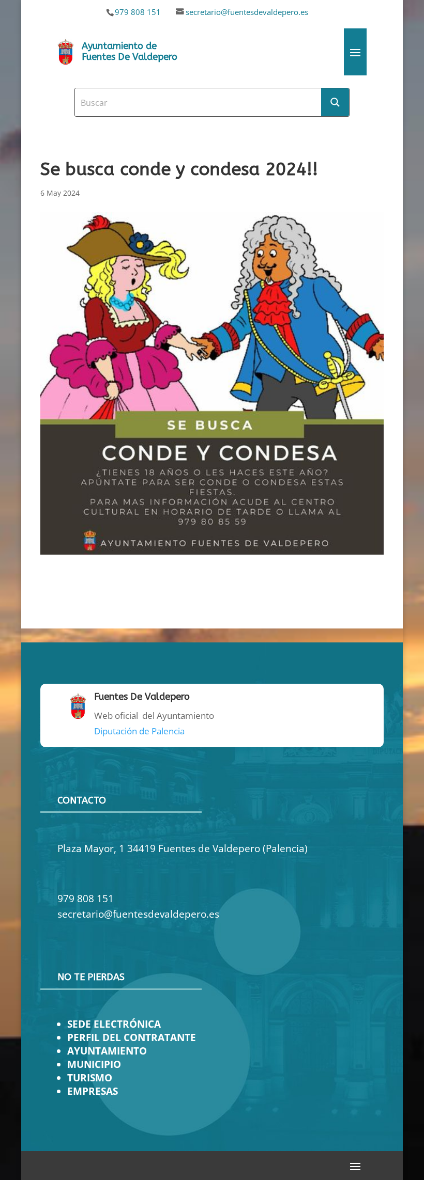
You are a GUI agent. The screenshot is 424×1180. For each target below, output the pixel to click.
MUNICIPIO (94, 1064)
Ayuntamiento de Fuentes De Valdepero (129, 51)
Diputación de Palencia (139, 731)
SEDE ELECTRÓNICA (114, 1023)
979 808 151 (138, 12)
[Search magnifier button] (335, 102)
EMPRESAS (92, 1090)
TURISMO (89, 1077)
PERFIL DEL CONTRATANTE (131, 1037)
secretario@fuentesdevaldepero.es (247, 12)
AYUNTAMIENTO (107, 1050)
